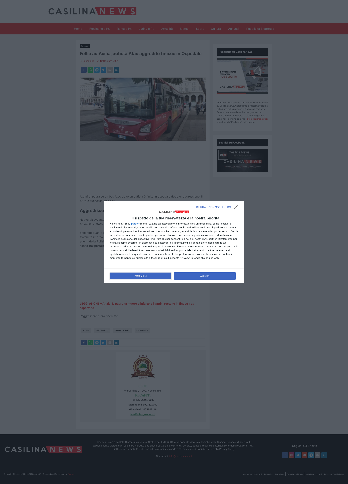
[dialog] (174, 242)
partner (135, 223)
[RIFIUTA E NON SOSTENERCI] (237, 208)
